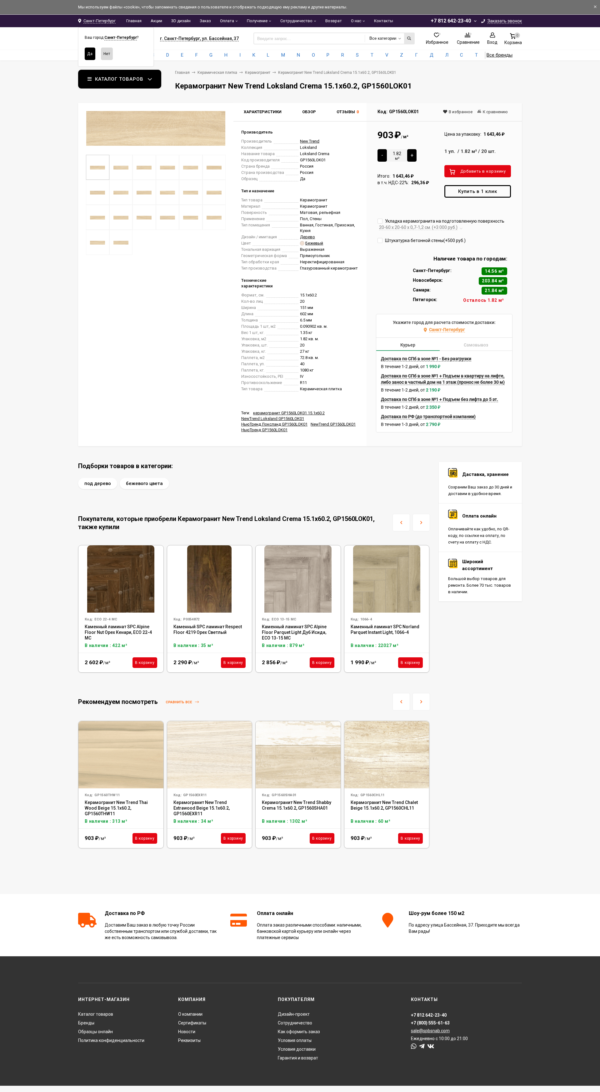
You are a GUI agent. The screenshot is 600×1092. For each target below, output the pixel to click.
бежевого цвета (144, 483)
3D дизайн (181, 20)
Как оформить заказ (299, 1031)
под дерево (97, 483)
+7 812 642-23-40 (451, 21)
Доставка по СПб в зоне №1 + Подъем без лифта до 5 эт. (439, 399)
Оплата (227, 20)
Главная (134, 20)
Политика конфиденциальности (111, 1040)
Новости (186, 1031)
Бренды (86, 1022)
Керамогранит (257, 72)
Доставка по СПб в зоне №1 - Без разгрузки (426, 358)
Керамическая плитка (217, 72)
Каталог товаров (95, 1014)
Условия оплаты (295, 1040)
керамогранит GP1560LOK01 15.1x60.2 (289, 413)
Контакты (383, 20)
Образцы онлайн (95, 1031)
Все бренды (499, 55)
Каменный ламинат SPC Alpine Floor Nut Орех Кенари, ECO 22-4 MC (118, 632)
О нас (356, 20)
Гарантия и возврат (298, 1057)
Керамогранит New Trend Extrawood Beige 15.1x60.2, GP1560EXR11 (201, 808)
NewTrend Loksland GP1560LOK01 (272, 418)
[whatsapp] (414, 1046)
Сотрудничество (296, 20)
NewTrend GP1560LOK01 (333, 424)
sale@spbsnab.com (430, 1030)
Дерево (307, 237)
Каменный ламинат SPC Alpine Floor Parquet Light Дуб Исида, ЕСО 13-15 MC (294, 632)
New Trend (309, 141)
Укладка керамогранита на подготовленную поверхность (444, 221)
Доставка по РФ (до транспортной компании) (428, 416)
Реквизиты (189, 1040)
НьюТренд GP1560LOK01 (264, 429)
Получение (257, 20)
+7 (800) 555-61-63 (430, 1022)
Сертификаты (192, 1022)
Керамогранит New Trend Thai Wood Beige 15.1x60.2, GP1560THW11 (116, 808)
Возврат (333, 20)
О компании (190, 1014)
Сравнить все (179, 702)
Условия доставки (297, 1049)
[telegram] (422, 1046)
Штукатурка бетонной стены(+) (425, 240)
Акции (156, 20)
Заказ (205, 20)
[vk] (430, 1046)
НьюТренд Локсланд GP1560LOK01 (274, 424)
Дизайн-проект (294, 1014)
